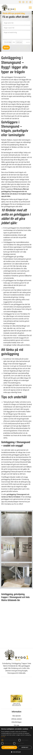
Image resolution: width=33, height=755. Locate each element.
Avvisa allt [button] (24, 747)
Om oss (16, 725)
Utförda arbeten (16, 719)
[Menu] (29, 7)
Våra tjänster (16, 716)
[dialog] (16, 740)
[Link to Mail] (26, 2)
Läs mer (3, 736)
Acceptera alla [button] (9, 747)
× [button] (31, 728)
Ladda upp (19, 42)
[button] (16, 752)
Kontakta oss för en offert (14, 504)
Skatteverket (18, 433)
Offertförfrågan (16, 722)
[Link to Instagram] (30, 2)
